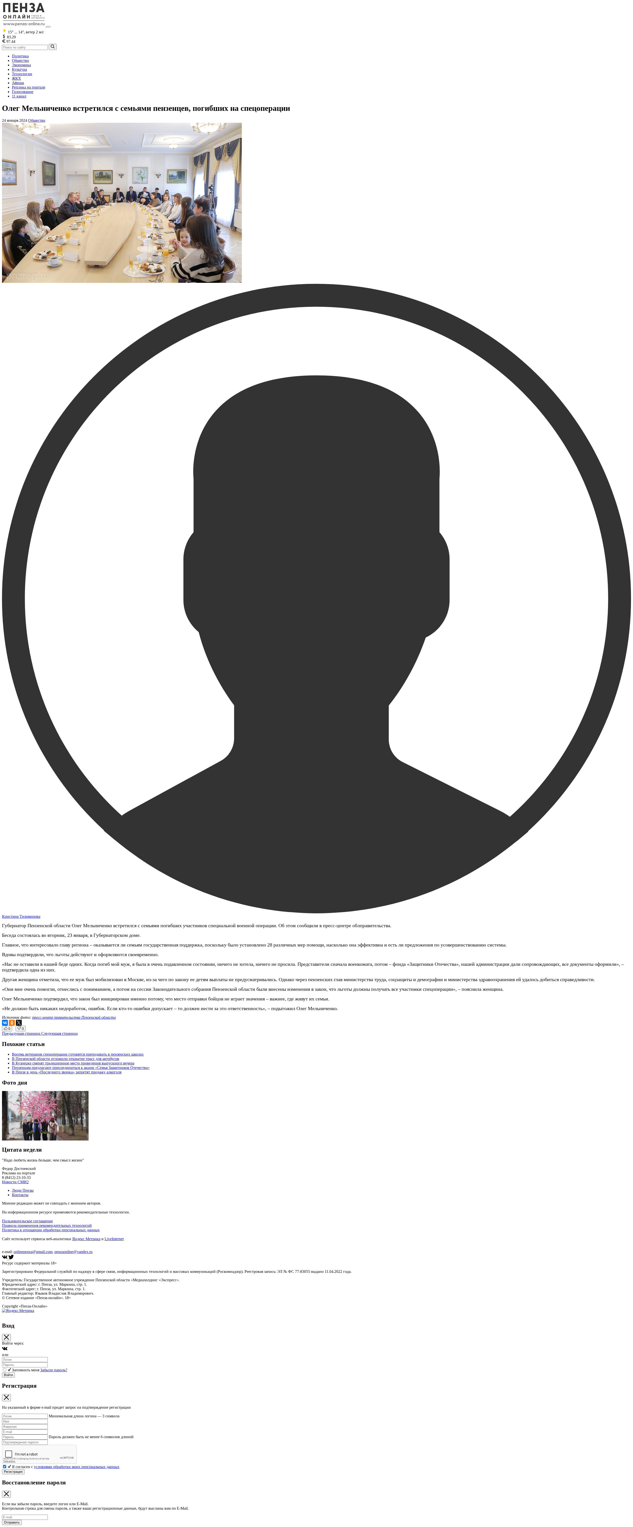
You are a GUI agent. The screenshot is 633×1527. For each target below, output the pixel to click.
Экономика (21, 65)
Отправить (12, 1522)
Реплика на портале (28, 87)
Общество (20, 60)
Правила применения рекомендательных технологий (47, 1225)
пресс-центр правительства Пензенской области (74, 1017)
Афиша (18, 83)
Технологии (22, 74)
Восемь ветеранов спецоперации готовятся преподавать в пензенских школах (78, 1054)
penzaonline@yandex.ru (73, 1252)
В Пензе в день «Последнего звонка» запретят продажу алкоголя (66, 1072)
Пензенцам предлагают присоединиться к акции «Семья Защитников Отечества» (81, 1068)
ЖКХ (16, 78)
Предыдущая (21, 1033)
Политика (20, 56)
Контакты (20, 1195)
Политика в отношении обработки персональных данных (51, 1230)
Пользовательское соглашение (27, 1221)
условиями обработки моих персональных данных (76, 1467)
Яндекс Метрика (86, 1239)
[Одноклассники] (12, 1023)
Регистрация (13, 1472)
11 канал (19, 96)
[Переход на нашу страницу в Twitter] (11, 1259)
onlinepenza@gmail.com (33, 1252)
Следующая (59, 1033)
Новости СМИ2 (15, 1182)
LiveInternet (114, 1239)
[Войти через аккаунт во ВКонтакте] (4, 1350)
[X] (19, 1023)
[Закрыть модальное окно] (6, 1337)
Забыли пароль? (53, 1370)
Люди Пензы (23, 1190)
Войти (8, 1375)
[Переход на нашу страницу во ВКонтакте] (5, 1259)
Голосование (22, 92)
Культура (19, 69)
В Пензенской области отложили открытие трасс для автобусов (65, 1059)
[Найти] (53, 47)
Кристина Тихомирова (21, 916)
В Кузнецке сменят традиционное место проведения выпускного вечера (73, 1063)
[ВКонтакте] (5, 1023)
